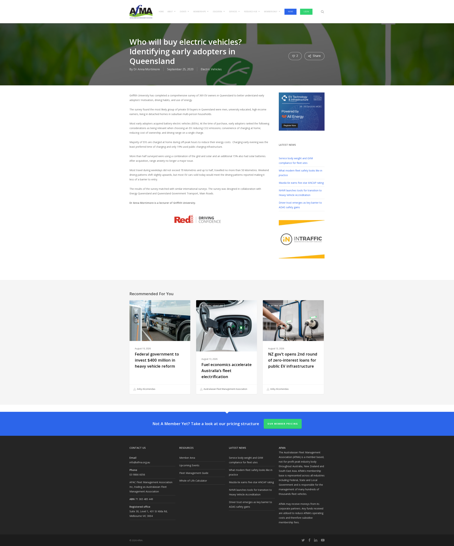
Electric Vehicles (211, 69)
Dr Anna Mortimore (147, 69)
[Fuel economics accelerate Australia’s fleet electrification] (226, 347)
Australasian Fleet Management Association (225, 389)
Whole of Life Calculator (193, 480)
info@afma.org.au (139, 462)
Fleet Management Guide (193, 473)
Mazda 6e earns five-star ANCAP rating (301, 182)
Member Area (187, 457)
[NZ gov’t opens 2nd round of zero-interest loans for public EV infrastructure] (293, 347)
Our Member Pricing (282, 423)
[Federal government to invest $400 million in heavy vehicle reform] (159, 347)
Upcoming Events (189, 465)
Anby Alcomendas (145, 389)
